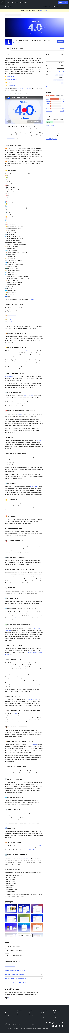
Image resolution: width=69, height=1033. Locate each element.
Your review (49, 111)
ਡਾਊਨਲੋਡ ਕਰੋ (60, 41)
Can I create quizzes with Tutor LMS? (14, 974)
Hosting (7, 1015)
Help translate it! (44, 10)
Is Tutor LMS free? (10, 966)
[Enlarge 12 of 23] (41, 934)
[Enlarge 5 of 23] (28, 915)
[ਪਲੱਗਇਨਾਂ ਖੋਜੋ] (19, 15)
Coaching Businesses (12, 321)
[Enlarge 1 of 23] (15, 906)
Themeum (15, 43)
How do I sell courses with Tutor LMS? (15, 970)
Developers (31, 1015)
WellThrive (40, 845)
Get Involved (44, 1010)
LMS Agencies (10, 319)
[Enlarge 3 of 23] (41, 906)
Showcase (19, 1010)
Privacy (7, 1017)
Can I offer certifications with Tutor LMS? (15, 983)
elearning (61, 77)
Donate (43, 1015)
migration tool (24, 858)
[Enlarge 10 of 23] (15, 934)
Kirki (31, 650)
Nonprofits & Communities (13, 323)
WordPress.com (57, 1010)
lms (62, 82)
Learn (30, 1010)
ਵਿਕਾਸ (21, 48)
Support (31, 1012)
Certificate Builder (33, 744)
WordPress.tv (32, 1017)
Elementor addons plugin (33, 652)
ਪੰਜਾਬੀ (19, 1024)
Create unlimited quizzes (11, 376)
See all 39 (61, 71)
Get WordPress (62, 2)
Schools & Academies (12, 317)
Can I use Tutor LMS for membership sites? (16, 978)
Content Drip (15, 713)
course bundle (33, 486)
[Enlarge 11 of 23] (28, 934)
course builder (26, 350)
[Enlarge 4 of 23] (15, 915)
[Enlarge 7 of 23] (15, 925)
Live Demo (9, 82)
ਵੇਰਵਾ (8, 48)
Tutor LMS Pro (10, 76)
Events (42, 1012)
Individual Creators (11, 315)
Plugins (18, 1015)
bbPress (55, 1015)
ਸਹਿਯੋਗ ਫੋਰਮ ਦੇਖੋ (50, 125)
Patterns (19, 1017)
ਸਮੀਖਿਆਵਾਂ (14, 48)
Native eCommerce (28, 395)
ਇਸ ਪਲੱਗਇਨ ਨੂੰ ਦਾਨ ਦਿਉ (51, 139)
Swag (43, 1017)
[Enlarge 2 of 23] (28, 906)
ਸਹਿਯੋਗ (62, 48)
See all (62, 111)
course (56, 74)
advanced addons (33, 699)
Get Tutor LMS (10, 138)
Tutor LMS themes (33, 849)
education (61, 74)
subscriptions (20, 414)
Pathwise (35, 845)
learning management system (58, 80)
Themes (19, 1012)
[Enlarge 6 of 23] (41, 915)
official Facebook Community (23, 88)
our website (31, 299)
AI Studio (39, 440)
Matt (54, 1012)
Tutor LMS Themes (12, 79)
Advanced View (50, 86)
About (6, 1010)
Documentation (11, 85)
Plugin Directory (9, 6)
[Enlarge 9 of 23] (41, 925)
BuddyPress (56, 1017)
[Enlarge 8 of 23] (28, 925)
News (6, 1012)
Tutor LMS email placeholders (22, 617)
